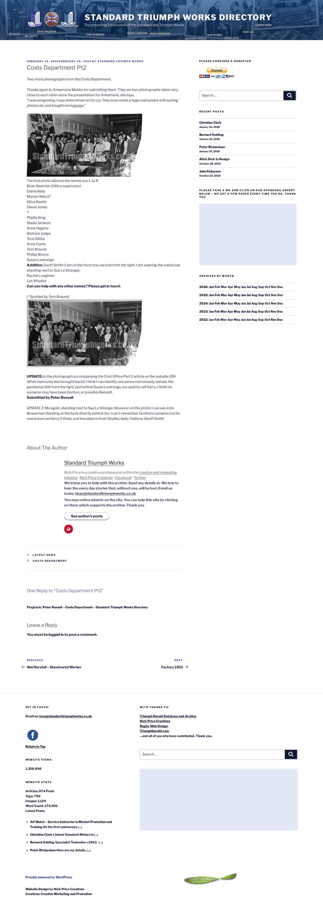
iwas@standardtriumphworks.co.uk (105, 493)
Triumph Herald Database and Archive (168, 716)
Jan (211, 287)
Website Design (37, 889)
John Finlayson (210, 171)
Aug (254, 295)
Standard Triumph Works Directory (178, 17)
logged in (56, 634)
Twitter (140, 478)
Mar (224, 295)
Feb (217, 295)
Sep (261, 295)
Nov (274, 303)
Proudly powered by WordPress (48, 877)
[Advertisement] (247, 234)
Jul (249, 295)
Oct (267, 295)
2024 (203, 303)
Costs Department (50, 560)
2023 (203, 311)
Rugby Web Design (154, 726)
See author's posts (87, 516)
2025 (203, 295)
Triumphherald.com (154, 731)
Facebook (123, 478)
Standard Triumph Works (121, 61)
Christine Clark (210, 122)
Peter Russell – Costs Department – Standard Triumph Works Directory (95, 607)
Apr (230, 295)
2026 (203, 287)
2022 (203, 319)
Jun (243, 295)
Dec (280, 311)
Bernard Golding (211, 134)
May (237, 295)
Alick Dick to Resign (214, 159)
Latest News (44, 554)
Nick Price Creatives (96, 478)
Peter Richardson (212, 147)
